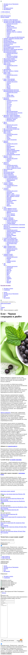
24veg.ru (4, 592)
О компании (7, 289)
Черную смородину (6, 412)
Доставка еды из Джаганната (11, 4)
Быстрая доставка (6, 285)
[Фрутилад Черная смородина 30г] (10, 509)
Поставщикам (7, 9)
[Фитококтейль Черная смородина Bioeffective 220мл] (14, 502)
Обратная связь (4, 561)
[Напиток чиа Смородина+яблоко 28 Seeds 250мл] (14, 526)
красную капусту (12, 446)
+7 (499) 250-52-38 (5, 558)
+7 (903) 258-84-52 (5, 12)
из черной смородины (16, 459)
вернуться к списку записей (8, 491)
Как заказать (7, 297)
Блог (5, 6)
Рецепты (6, 5)
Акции (5, 292)
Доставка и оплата (8, 8)
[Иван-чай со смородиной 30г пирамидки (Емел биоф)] (14, 518)
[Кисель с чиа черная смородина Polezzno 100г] (13, 494)
